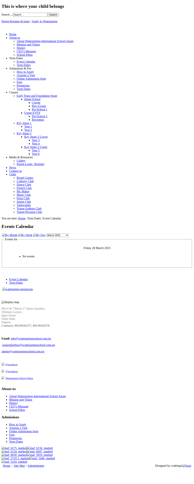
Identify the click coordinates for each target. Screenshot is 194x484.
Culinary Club (25, 181)
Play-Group (39, 106)
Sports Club (24, 201)
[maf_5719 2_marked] (15, 458)
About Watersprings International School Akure (45, 41)
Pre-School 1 (39, 109)
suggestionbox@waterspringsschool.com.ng (28, 345)
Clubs (12, 174)
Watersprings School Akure (19, 378)
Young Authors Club (29, 208)
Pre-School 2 (39, 116)
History (21, 48)
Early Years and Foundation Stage (37, 95)
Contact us (15, 171)
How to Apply (25, 71)
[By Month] (9, 235)
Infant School (32, 99)
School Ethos (25, 54)
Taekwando (24, 205)
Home (12, 34)
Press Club (23, 198)
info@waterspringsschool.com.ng (31, 338)
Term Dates (24, 65)
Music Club (24, 194)
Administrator (36, 465)
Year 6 (36, 153)
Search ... (7, 14)
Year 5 (36, 150)
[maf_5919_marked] (40, 454)
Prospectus (23, 85)
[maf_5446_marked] (42, 458)
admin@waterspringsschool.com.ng (23, 351)
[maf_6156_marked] (40, 448)
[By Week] (25, 235)
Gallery (21, 160)
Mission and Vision (28, 44)
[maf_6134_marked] (14, 451)
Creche (36, 102)
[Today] (39, 235)
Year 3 (36, 140)
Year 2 (28, 130)
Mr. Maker (23, 191)
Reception (38, 119)
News (12, 167)
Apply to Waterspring (44, 21)
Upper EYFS (32, 112)
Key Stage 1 (24, 123)
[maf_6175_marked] (14, 448)
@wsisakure (11, 364)
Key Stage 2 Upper (35, 147)
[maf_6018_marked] (14, 454)
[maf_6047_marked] (40, 451)
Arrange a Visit (26, 75)
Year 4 (36, 143)
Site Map (19, 465)
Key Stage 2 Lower (36, 136)
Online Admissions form (31, 78)
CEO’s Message (26, 51)
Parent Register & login (16, 21)
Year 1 (28, 126)
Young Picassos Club (29, 212)
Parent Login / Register (30, 164)
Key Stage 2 (24, 133)
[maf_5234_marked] (14, 461)
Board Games (25, 177)
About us (14, 37)
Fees (19, 82)
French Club (24, 188)
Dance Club (24, 184)
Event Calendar (26, 61)
